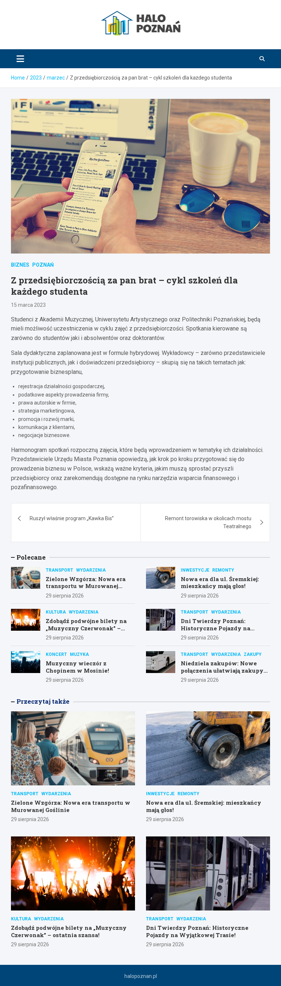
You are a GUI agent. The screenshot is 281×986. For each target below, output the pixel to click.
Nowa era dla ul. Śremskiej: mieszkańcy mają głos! (220, 582)
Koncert (56, 654)
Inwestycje (195, 570)
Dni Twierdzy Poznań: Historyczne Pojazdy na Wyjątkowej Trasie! (215, 628)
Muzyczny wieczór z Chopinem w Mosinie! (77, 667)
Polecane (31, 557)
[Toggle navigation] (20, 58)
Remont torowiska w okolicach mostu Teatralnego (208, 522)
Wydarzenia (91, 570)
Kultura (56, 612)
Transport (59, 570)
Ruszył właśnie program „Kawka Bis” (72, 518)
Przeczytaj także (43, 701)
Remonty (223, 570)
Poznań (43, 265)
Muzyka (79, 654)
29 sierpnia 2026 (65, 596)
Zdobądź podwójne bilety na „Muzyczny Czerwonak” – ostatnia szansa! (86, 628)
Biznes (20, 265)
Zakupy (253, 654)
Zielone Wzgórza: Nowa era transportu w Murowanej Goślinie (85, 586)
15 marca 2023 (28, 305)
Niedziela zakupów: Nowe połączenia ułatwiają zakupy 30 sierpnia (222, 670)
